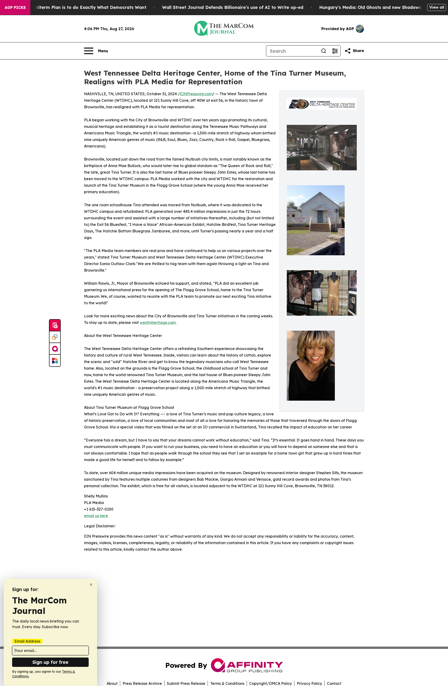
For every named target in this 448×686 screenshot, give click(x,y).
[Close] (91, 584)
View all (436, 7)
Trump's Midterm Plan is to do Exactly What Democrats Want (80, 7)
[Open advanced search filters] (334, 51)
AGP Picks (15, 7)
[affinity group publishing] (54, 349)
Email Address (27, 641)
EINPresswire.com (196, 93)
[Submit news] (54, 325)
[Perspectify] (54, 337)
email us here (96, 515)
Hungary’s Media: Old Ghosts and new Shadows (370, 7)
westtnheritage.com (158, 322)
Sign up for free (50, 662)
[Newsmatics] (54, 360)
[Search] (323, 51)
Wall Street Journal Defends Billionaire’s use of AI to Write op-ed (232, 7)
